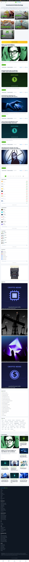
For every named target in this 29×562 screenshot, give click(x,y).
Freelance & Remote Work (4, 535)
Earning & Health (2, 547)
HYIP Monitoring (2, 506)
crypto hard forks (16, 421)
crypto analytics (6, 421)
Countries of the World (3, 510)
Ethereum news (19, 424)
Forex (1, 534)
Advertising (2, 493)
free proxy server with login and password (7, 400)
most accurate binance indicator (6, 404)
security (17, 427)
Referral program (2, 498)
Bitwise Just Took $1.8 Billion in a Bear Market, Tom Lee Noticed (8, 45)
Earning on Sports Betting (3, 540)
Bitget (4, 211)
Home (1, 489)
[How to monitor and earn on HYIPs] (7, 24)
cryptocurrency (16, 423)
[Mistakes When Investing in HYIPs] (7, 14)
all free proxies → (14, 262)
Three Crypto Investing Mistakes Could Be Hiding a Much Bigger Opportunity (10, 122)
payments (11, 427)
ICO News (2, 523)
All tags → (14, 430)
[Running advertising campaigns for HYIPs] (7, 34)
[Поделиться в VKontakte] (25, 67)
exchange (24, 424)
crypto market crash (21, 421)
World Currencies (3, 508)
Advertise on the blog (14, 42)
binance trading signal (4, 403)
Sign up (1, 491)
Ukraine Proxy (4, 252)
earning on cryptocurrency (4, 424)
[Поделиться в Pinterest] (24, 67)
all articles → (26, 434)
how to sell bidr (4, 415)
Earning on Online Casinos (4, 539)
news (8, 427)
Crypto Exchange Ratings (3, 504)
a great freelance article (5, 395)
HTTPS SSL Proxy (5, 256)
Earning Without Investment (4, 541)
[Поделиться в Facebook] (20, 67)
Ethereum (16, 424)
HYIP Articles (2, 531)
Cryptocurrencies (4, 67)
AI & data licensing (3, 545)
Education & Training (3, 548)
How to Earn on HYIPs (3, 529)
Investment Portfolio (3, 509)
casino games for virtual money (6, 407)
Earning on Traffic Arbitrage (4, 536)
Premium (2, 499)
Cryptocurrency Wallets (3, 516)
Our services (2, 502)
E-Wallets (2, 550)
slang (20, 427)
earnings (10, 424)
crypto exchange (11, 421)
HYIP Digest (2, 507)
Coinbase (4, 214)
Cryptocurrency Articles (3, 519)
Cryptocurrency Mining (3, 517)
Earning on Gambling (3, 538)
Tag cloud (2, 490)
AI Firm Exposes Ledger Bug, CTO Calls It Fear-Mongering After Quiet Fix (9, 96)
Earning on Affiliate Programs (4, 537)
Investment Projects (3, 527)
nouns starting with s (4, 412)
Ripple (14, 427)
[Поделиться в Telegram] (26, 67)
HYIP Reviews (2, 528)
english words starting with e (5, 411)
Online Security (2, 546)
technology (23, 427)
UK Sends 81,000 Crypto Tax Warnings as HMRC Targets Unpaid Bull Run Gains (10, 71)
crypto (2, 421)
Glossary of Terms (3, 549)
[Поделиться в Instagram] (22, 67)
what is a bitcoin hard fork (5, 394)
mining (5, 427)
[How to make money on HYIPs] (21, 24)
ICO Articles (2, 524)
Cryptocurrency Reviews (3, 515)
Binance (4, 209)
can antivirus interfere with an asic (6, 399)
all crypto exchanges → (14, 228)
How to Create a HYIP (3, 530)
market (2, 427)
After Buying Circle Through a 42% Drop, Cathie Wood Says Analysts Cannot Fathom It (11, 148)
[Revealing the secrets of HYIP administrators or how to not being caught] (21, 15)
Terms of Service (3, 494)
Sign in (1, 492)
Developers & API (3, 544)
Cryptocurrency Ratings (3, 503)
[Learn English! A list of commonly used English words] (14, 273)
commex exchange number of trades (6, 408)
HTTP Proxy (4, 255)
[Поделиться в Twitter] (21, 67)
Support (1, 496)
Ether (12, 424)
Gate (3, 216)
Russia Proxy (4, 251)
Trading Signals (2, 505)
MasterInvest (18, 2)
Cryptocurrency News (10, 67)
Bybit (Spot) (4, 221)
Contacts (2, 495)
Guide (1, 497)
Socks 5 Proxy (4, 259)
